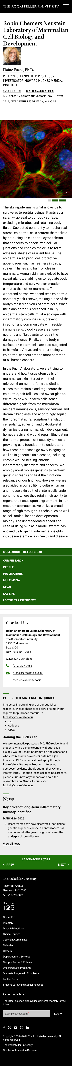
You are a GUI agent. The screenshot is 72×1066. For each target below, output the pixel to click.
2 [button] (53, 200)
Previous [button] (57, 193)
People (8, 567)
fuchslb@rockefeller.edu (18, 717)
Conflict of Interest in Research (20, 1050)
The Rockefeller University (19, 879)
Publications (13, 573)
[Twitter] (9, 1027)
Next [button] (67, 193)
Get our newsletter (14, 994)
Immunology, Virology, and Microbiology (27, 96)
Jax (10, 721)
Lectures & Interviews (19, 600)
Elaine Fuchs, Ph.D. (18, 70)
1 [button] (49, 200)
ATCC (11, 729)
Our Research (13, 560)
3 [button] (56, 200)
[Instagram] (21, 1027)
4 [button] (60, 200)
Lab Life (9, 593)
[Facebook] (4, 1027)
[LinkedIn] (27, 1027)
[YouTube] (15, 1027)
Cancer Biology (12, 91)
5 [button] (64, 200)
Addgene (13, 725)
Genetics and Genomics (40, 91)
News (7, 587)
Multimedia (11, 580)
